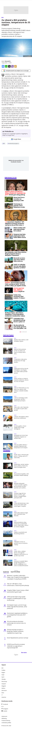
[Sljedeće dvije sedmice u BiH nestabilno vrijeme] (7, 341)
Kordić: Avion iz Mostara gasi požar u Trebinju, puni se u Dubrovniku (21, 456)
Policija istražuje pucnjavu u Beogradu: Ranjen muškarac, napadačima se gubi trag (15, 631)
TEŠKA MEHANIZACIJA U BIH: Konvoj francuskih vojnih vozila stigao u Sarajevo (21, 504)
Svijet (3, 674)
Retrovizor (4, 690)
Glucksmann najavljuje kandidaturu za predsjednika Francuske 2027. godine (17, 614)
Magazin (4, 686)
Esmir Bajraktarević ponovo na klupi (17, 638)
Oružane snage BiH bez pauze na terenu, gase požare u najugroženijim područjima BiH (20, 495)
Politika (3, 670)
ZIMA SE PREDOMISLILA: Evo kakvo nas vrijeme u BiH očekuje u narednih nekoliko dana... (21, 390)
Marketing (4, 718)
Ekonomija (4, 681)
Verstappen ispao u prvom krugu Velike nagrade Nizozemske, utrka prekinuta (17, 606)
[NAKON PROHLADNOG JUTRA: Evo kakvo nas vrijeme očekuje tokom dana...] (7, 351)
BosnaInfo (8, 61)
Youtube (5, 711)
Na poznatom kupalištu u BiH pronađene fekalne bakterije (21, 474)
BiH (3, 17)
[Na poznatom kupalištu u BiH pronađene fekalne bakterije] (7, 475)
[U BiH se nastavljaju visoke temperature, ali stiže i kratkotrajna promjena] (7, 399)
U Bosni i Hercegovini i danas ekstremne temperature (21, 417)
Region (3, 672)
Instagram (5, 708)
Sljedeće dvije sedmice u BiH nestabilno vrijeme (21, 340)
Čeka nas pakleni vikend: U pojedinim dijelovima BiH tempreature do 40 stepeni (20, 446)
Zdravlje (4, 679)
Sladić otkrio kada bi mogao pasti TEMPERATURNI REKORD (21, 514)
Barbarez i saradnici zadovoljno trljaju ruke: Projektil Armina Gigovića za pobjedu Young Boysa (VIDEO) (18, 577)
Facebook (5, 704)
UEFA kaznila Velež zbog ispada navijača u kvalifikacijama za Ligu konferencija (16, 598)
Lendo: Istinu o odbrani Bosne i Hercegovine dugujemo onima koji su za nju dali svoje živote (21, 553)
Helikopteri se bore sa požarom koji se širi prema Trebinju (20, 543)
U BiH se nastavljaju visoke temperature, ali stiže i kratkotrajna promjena (21, 399)
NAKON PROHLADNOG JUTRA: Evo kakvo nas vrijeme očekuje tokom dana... (20, 351)
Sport (3, 677)
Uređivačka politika (6, 722)
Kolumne (4, 697)
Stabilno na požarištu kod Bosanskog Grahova (20, 532)
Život (3, 692)
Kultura (3, 688)
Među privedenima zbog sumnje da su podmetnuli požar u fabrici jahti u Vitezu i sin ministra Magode (21, 524)
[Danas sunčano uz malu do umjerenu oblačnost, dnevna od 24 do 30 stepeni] (7, 380)
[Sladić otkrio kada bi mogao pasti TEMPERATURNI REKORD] (7, 514)
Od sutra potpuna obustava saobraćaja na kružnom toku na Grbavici (16, 623)
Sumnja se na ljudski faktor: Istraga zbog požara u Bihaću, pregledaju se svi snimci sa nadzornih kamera (21, 563)
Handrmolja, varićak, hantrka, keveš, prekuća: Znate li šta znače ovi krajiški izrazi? (21, 466)
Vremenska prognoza (13, 143)
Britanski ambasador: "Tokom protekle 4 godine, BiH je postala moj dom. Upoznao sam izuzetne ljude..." (20, 486)
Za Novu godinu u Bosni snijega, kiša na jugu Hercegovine (20, 427)
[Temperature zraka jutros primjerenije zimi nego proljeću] (7, 361)
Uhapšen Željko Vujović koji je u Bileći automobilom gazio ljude (18, 591)
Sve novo (24, 652)
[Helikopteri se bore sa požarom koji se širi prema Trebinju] (7, 543)
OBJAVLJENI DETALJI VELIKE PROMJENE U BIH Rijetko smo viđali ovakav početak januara (21, 371)
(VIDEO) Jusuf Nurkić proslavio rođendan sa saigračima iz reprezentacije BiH (16, 646)
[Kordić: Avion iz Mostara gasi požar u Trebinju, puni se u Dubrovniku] (7, 456)
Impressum (4, 716)
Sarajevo (4, 683)
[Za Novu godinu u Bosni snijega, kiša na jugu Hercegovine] (7, 427)
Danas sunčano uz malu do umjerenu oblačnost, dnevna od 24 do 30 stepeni (21, 380)
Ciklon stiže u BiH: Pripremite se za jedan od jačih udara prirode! (21, 408)
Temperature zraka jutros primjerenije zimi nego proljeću (20, 360)
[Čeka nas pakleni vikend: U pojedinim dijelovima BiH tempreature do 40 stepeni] (7, 446)
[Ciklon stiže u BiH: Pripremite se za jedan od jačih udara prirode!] (7, 409)
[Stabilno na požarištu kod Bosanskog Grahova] (7, 534)
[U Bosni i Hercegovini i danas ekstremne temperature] (7, 418)
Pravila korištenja (6, 720)
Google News (17, 139)
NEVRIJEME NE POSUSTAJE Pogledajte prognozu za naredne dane (21, 437)
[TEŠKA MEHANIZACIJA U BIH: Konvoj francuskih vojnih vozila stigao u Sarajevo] (7, 505)
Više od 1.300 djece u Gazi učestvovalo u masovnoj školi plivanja (18, 584)
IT (2, 695)
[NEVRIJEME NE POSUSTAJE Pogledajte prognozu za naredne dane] (7, 437)
